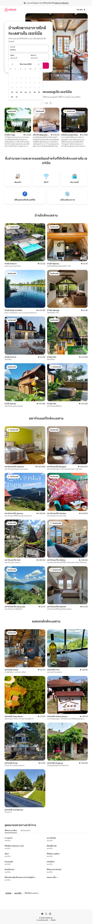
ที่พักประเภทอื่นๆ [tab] (11, 830)
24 (17, 92)
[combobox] (28, 49)
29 (39, 92)
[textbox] (18, 58)
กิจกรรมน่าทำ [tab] (25, 830)
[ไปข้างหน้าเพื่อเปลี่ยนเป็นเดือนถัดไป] (38, 64)
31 (16, 97)
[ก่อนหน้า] (42, 103)
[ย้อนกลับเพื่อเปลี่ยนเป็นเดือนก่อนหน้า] (12, 64)
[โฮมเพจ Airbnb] (10, 9)
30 (12, 97)
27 (30, 92)
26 (25, 92)
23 (12, 92)
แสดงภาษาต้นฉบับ (61, 3)
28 (34, 92)
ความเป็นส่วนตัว (42, 920)
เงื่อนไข (53, 920)
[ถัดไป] (50, 103)
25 (21, 92)
